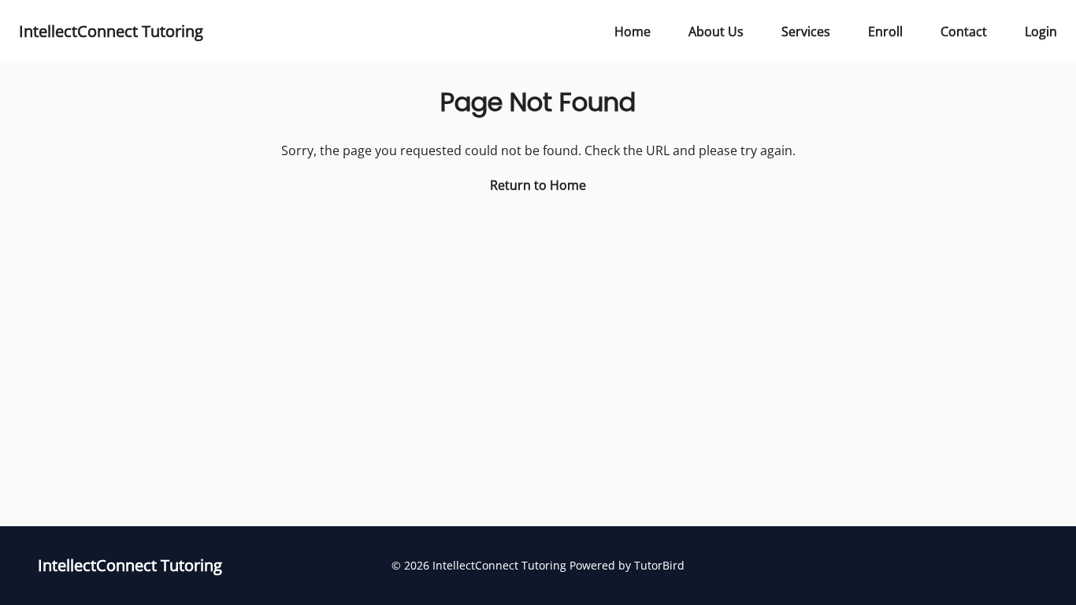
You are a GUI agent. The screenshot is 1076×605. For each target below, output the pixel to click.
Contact (964, 31)
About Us (716, 31)
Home (632, 31)
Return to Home (538, 185)
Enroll (885, 31)
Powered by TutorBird (627, 565)
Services (805, 31)
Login (1041, 31)
